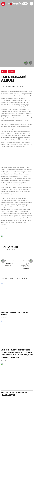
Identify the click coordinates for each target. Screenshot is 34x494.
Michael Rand (10, 86)
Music (4, 71)
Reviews (11, 71)
